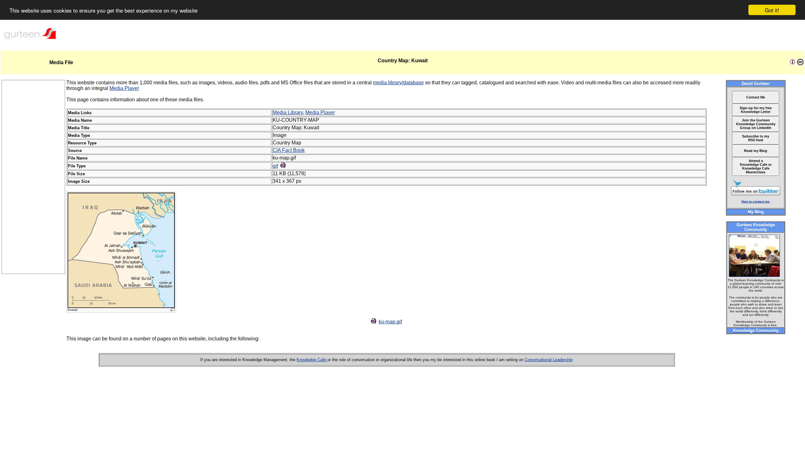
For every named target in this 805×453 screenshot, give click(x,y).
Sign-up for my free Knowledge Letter (756, 110)
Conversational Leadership (549, 359)
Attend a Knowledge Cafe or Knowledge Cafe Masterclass (756, 166)
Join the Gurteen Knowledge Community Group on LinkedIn (755, 124)
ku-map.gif (390, 321)
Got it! (772, 10)
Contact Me (755, 97)
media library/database (398, 82)
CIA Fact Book (289, 150)
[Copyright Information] (800, 63)
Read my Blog (755, 151)
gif (275, 166)
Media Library (288, 112)
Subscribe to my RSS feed (755, 138)
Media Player (124, 88)
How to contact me (755, 201)
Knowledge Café (312, 359)
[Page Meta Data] (792, 63)
